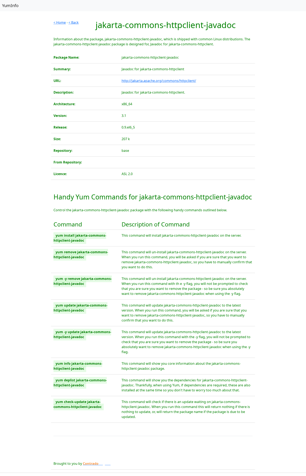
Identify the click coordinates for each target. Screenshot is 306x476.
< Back (73, 22)
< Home (59, 22)
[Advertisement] (25, 82)
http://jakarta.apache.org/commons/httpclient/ (159, 80)
